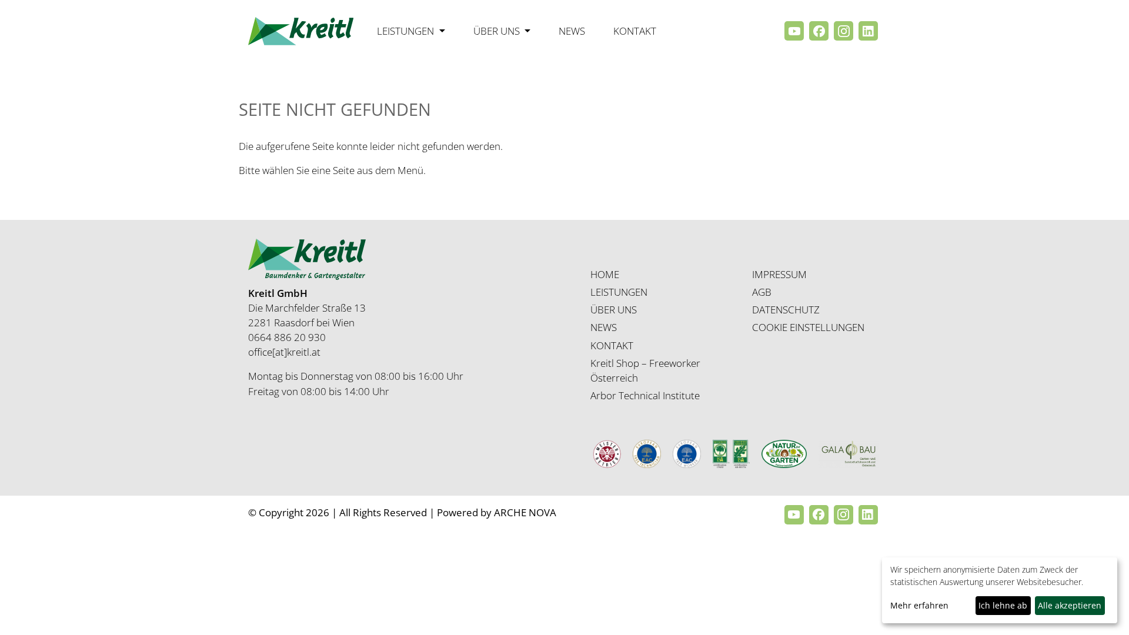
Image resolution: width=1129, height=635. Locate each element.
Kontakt (634, 31)
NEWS (603, 327)
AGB (761, 292)
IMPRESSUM (779, 274)
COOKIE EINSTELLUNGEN (808, 327)
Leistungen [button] (406, 31)
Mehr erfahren (919, 605)
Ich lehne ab (1002, 605)
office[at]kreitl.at (284, 352)
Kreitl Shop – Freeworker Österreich (645, 370)
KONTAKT (611, 345)
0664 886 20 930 (287, 337)
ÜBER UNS (613, 309)
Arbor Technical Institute (645, 395)
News (572, 31)
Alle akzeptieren (1069, 605)
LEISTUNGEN (618, 292)
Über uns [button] (497, 31)
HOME (604, 274)
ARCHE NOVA (525, 512)
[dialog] (999, 590)
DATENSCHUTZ (786, 309)
